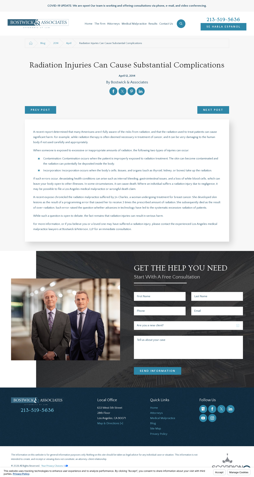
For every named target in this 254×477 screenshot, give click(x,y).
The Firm (99, 23)
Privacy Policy (158, 433)
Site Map (155, 428)
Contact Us (166, 23)
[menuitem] (88, 24)
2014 (55, 43)
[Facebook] (212, 409)
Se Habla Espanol (223, 26)
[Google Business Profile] (203, 409)
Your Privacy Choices (52, 466)
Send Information (158, 370)
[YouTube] (203, 418)
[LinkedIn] (230, 409)
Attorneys (113, 23)
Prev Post (40, 109)
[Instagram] (212, 418)
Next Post (213, 109)
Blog (42, 43)
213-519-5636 (223, 19)
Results (152, 23)
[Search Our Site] (181, 23)
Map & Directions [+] (110, 423)
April (68, 43)
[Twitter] (221, 409)
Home (88, 23)
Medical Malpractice (134, 23)
